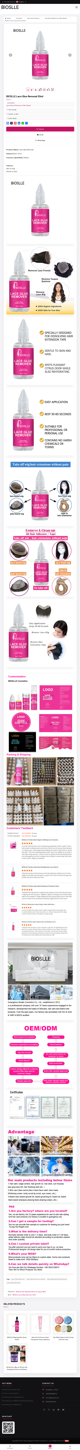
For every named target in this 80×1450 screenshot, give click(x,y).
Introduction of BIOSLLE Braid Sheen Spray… (19, 1401)
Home (9, 18)
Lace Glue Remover (18, 1279)
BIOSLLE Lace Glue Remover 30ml (24, 1295)
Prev (10, 55)
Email (41, 135)
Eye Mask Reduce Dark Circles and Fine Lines (63, 1338)
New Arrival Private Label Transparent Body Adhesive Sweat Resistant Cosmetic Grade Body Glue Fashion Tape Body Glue (40, 1338)
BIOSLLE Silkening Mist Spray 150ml (17, 1338)
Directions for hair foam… (12, 1389)
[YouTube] (63, 1410)
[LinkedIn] (54, 1410)
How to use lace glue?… (12, 1393)
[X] (49, 1410)
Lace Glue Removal (13, 1283)
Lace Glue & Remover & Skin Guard (56, 18)
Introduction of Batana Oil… (13, 1404)
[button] (50, 1447)
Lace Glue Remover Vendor (36, 1279)
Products (19, 18)
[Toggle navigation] (76, 7)
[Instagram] (58, 1410)
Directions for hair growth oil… (14, 1397)
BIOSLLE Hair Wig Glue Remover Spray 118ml (31, 1292)
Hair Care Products (33, 18)
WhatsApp (41, 140)
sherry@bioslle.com (52, 1398)
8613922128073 (51, 1402)
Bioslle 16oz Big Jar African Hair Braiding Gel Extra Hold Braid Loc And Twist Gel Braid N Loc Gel (17, 1368)
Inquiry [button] (41, 129)
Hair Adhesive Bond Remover (57, 1279)
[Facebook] (44, 1410)
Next (70, 55)
